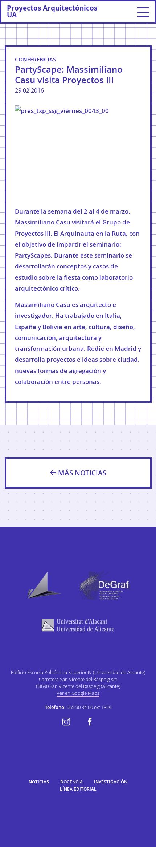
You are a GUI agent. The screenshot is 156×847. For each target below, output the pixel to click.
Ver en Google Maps (78, 693)
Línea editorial (78, 789)
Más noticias (81, 473)
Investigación (110, 782)
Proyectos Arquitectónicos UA (52, 11)
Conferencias (35, 59)
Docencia (71, 782)
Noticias (39, 782)
